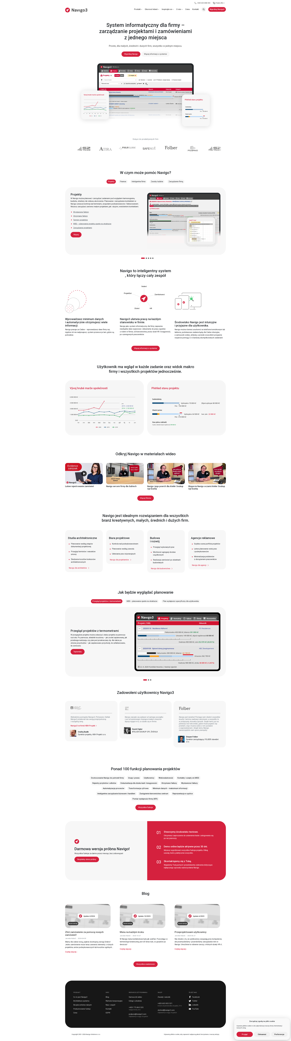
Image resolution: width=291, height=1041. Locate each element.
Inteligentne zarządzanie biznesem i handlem (116, 794)
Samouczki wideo (135, 997)
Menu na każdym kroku (132, 932)
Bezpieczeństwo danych (82, 1005)
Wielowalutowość (166, 778)
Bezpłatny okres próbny (86, 859)
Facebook (196, 997)
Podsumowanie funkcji (81, 1009)
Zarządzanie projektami (82, 228)
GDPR (108, 1013)
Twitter (194, 1001)
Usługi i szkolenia (135, 1001)
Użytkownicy (149, 778)
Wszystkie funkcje (145, 807)
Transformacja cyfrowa (138, 788)
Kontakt (109, 1009)
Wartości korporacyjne (114, 1001)
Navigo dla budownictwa (160, 568)
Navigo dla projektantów (119, 560)
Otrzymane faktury (80, 216)
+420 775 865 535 (136, 1007)
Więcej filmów (145, 498)
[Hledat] (203, 9)
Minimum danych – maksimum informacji (170, 788)
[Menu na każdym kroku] (142, 916)
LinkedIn (195, 1005)
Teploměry (77, 652)
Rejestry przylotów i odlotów (104, 783)
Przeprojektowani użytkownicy (190, 932)
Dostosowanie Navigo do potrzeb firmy (107, 778)
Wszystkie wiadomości (145, 964)
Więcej (76, 235)
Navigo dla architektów (78, 568)
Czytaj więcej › (71, 952)
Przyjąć (245, 1034)
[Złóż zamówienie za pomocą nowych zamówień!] (88, 916)
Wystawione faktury (81, 212)
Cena (75, 1013)
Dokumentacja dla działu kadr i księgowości (138, 783)
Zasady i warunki (164, 997)
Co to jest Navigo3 (80, 997)
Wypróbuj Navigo (131, 54)
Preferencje (279, 1034)
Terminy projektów (80, 220)
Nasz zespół (110, 1005)
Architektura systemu (81, 1001)
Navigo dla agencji (199, 565)
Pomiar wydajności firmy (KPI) (145, 799)
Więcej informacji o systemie (155, 54)
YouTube (195, 1009)
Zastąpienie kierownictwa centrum (153, 794)
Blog (107, 997)
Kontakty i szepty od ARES (188, 778)
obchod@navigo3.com (166, 1010)
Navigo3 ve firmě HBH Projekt (83, 726)
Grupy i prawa (133, 778)
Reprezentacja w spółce (183, 794)
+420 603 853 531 (165, 1003)
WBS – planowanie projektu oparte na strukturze (92, 224)
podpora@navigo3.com (137, 1014)
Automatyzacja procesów (113, 788)
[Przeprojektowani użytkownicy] (197, 916)
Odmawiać (262, 1034)
